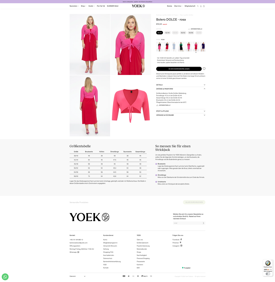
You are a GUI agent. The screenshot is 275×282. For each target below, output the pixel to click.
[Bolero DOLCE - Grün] (181, 46)
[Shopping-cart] (204, 6)
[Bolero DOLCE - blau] (166, 46)
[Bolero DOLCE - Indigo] (174, 46)
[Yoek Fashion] (138, 6)
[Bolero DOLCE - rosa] (196, 46)
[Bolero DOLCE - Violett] (203, 46)
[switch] (268, 274)
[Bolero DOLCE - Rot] (188, 46)
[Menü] (271, 260)
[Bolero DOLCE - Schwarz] (159, 46)
